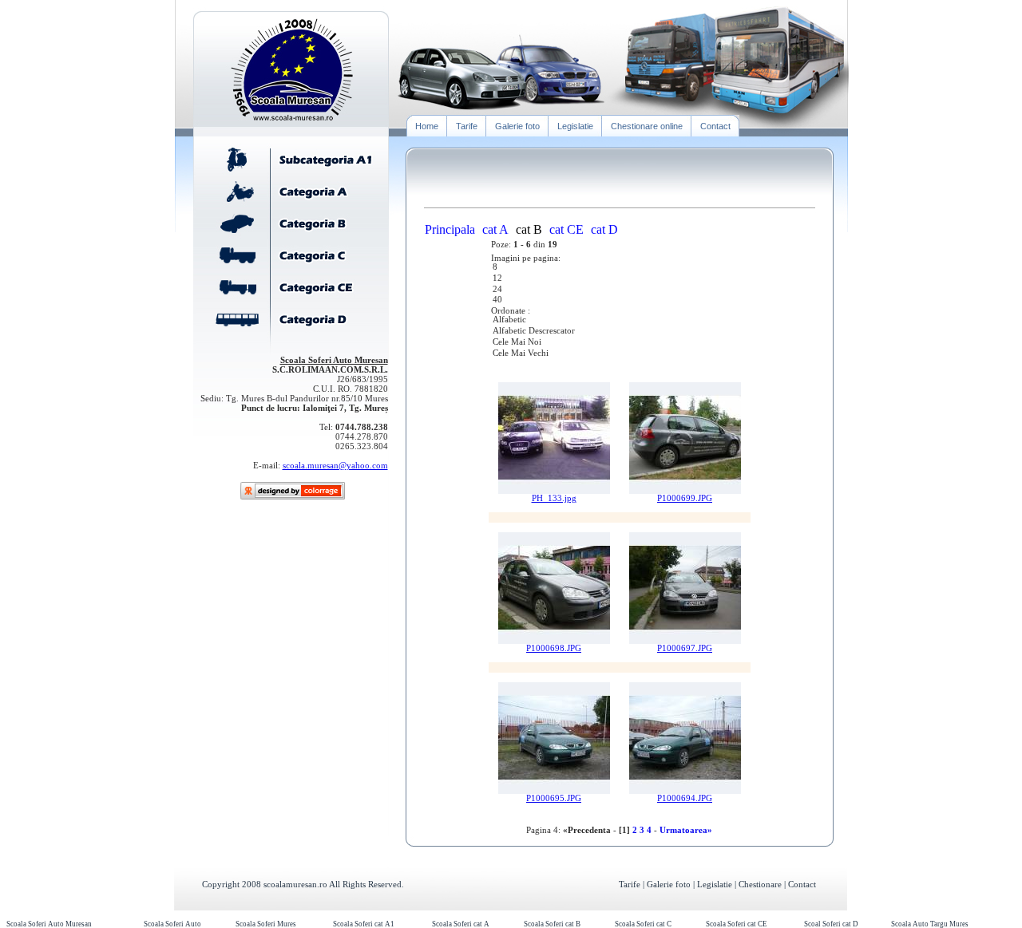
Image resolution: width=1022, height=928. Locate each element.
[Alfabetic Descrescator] (619, 332)
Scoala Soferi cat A (460, 924)
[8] (619, 268)
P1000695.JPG (553, 798)
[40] (619, 300)
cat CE (566, 229)
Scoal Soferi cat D (831, 924)
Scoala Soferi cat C (643, 924)
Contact (802, 884)
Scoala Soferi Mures (266, 924)
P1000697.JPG (684, 648)
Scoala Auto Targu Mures (930, 924)
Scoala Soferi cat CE (736, 924)
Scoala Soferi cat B (552, 924)
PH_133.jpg (554, 498)
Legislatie (714, 884)
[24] (619, 290)
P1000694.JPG (684, 798)
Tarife (629, 884)
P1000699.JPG (684, 498)
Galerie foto (669, 884)
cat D (604, 229)
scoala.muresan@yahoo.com (335, 465)
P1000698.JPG (553, 648)
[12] (619, 279)
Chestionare (760, 884)
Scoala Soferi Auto (172, 924)
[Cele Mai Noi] (619, 343)
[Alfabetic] (619, 320)
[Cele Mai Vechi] (619, 354)
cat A (495, 229)
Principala (450, 229)
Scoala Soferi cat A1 (363, 924)
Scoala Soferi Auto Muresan (49, 924)
